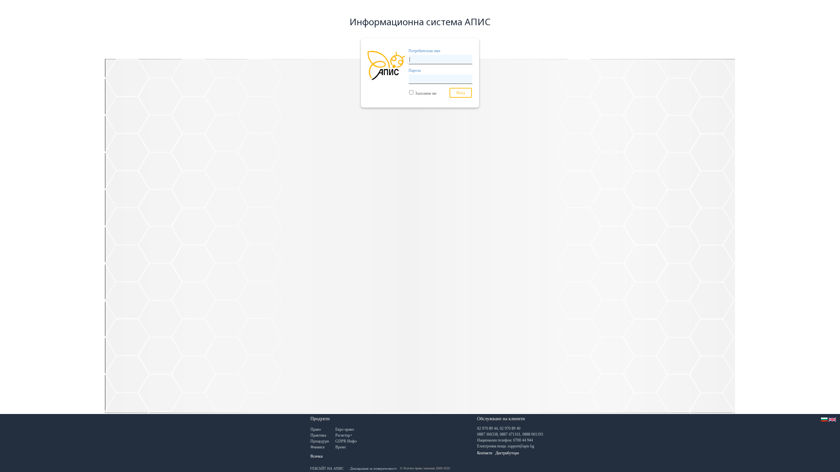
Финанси (317, 447)
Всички (316, 456)
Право (315, 429)
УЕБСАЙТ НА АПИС (327, 468)
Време (340, 447)
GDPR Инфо (346, 441)
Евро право (344, 429)
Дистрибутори (507, 453)
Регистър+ (343, 435)
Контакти (484, 453)
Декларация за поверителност (373, 468)
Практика (318, 435)
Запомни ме (426, 93)
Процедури (319, 441)
